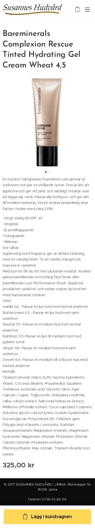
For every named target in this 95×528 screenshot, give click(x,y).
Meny (87, 9)
